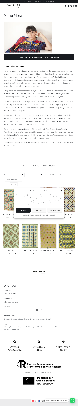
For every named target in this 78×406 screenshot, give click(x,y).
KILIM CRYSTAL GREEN (12, 214)
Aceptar (23, 210)
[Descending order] (22, 175)
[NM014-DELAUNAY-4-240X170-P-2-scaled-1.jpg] (66, 188)
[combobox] (34, 175)
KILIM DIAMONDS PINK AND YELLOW (55, 251)
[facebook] (41, 310)
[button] (61, 191)
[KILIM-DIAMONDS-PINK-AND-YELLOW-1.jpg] (48, 224)
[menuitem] (34, 400)
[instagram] (37, 310)
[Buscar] (66, 6)
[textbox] (34, 175)
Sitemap (43, 372)
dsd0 (51, 372)
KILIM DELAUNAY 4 (66, 214)
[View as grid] (12, 184)
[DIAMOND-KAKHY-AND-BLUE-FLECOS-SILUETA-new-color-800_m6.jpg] (66, 224)
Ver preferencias (55, 210)
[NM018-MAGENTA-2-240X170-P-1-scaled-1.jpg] (29, 224)
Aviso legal (52, 215)
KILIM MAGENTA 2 (29, 251)
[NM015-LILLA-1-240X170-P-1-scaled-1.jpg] (11, 224)
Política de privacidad (41, 215)
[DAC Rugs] (13, 5)
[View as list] (15, 184)
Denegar (39, 210)
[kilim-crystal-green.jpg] (11, 188)
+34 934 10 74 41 (10, 294)
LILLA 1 (11, 251)
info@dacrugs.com (11, 302)
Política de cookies (28, 215)
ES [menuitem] (35, 401)
